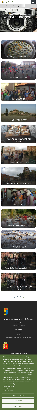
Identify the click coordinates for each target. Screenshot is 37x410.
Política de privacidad (9, 386)
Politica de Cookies (8, 390)
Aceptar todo (18, 406)
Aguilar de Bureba (11, 2)
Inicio (6, 6)
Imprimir (6, 388)
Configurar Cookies (18, 395)
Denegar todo (18, 401)
